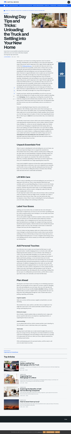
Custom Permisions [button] (50, 432)
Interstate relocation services (25, 5)
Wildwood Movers (27, 66)
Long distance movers (13, 5)
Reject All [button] (57, 432)
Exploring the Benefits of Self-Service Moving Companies (31, 389)
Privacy (65, 419)
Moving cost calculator (62, 5)
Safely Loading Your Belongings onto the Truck (29, 364)
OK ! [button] (44, 432)
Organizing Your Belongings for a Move (28, 377)
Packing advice (53, 5)
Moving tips (47, 5)
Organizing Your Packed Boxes (11, 351)
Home (7, 5)
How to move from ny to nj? (30, 402)
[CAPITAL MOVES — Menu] (68, 2)
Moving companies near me (38, 5)
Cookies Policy (39, 432)
